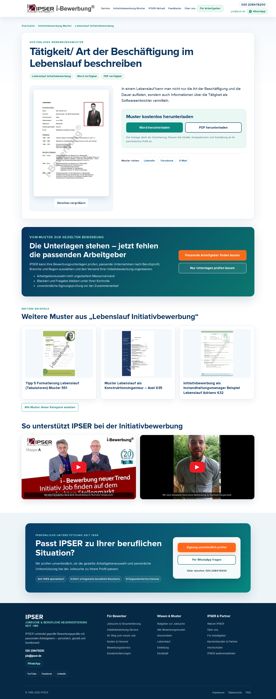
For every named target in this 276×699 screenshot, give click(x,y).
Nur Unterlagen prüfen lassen (212, 268)
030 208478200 (34, 650)
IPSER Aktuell (157, 8)
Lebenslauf (163, 641)
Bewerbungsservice (118, 647)
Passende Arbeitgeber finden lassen (212, 255)
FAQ (248, 692)
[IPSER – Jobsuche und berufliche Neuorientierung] (61, 8)
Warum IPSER (215, 623)
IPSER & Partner (218, 616)
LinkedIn (149, 160)
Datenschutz (235, 692)
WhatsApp (34, 663)
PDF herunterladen (213, 128)
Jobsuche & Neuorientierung (124, 623)
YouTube (31, 674)
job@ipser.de (238, 11)
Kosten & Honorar (117, 641)
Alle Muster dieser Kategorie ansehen (50, 407)
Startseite (28, 25)
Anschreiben (164, 635)
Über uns (190, 8)
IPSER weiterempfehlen (221, 653)
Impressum (218, 692)
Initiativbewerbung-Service (122, 629)
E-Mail (183, 160)
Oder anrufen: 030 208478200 (207, 570)
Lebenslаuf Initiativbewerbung (94, 25)
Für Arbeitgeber (210, 8)
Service (105, 8)
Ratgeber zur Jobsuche (171, 623)
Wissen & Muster (169, 616)
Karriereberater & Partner (222, 641)
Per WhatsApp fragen (206, 559)
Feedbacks (174, 8)
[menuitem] (156, 8)
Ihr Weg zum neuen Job (121, 635)
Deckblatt (162, 653)
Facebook (167, 160)
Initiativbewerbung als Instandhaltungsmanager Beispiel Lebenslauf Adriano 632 (211, 388)
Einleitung (163, 647)
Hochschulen (215, 647)
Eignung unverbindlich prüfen (207, 547)
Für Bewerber (116, 616)
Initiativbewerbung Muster (129, 8)
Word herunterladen (154, 128)
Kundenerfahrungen (119, 653)
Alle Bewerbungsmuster (171, 629)
